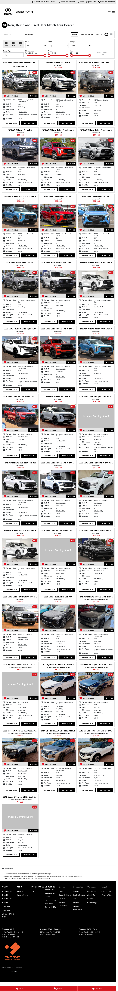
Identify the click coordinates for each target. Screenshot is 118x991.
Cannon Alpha (22, 895)
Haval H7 (5, 902)
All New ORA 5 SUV (8, 915)
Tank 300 (6, 906)
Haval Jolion (7, 891)
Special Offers (65, 895)
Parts (75, 899)
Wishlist (34, 96)
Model (50, 41)
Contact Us (29, 123)
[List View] (111, 34)
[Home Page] (8, 11)
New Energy (92, 902)
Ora (32, 891)
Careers (90, 899)
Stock (61, 891)
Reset (74, 34)
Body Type (7, 51)
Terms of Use (107, 895)
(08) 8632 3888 (11, 934)
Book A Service (79, 895)
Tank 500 (6, 910)
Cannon (19, 891)
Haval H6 (5, 895)
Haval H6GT (7, 899)
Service (76, 891)
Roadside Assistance (77, 907)
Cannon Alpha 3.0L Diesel (50, 901)
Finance (62, 899)
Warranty (76, 902)
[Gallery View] (106, 34)
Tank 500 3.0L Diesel (50, 895)
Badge (72, 41)
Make (27, 41)
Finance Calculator (63, 904)
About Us (91, 895)
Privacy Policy (107, 891)
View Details (11, 123)
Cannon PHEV (50, 907)
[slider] (44, 55)
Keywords (29, 34)
